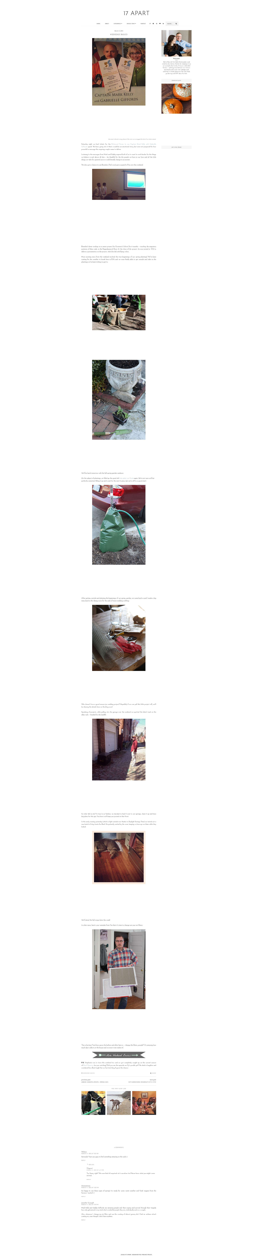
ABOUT (107, 23)
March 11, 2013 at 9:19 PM (90, 1204)
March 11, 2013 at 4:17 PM (95, 1170)
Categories (117, 23)
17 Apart (136, 14)
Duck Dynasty (88, 1065)
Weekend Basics (89, 1073)
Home (98, 23)
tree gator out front (126, 478)
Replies (91, 1164)
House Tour (131, 23)
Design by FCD (136, 1254)
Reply (83, 1160)
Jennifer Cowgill (87, 1203)
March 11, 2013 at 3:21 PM (90, 1153)
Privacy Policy (147, 1254)
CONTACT (143, 23)
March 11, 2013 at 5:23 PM (90, 1187)
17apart (90, 1168)
